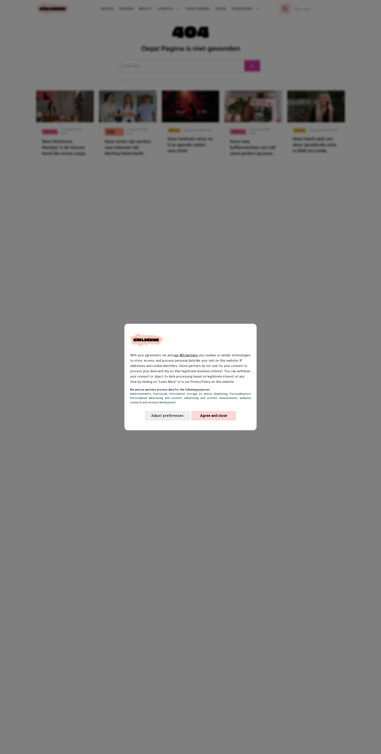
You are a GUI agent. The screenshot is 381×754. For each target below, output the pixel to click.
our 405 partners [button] (186, 355)
